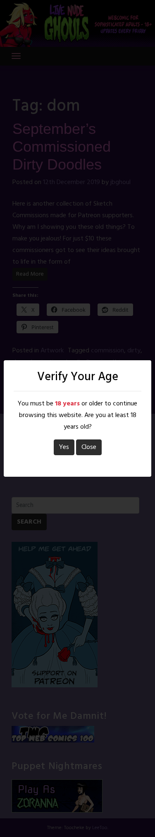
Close (88, 447)
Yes (64, 447)
